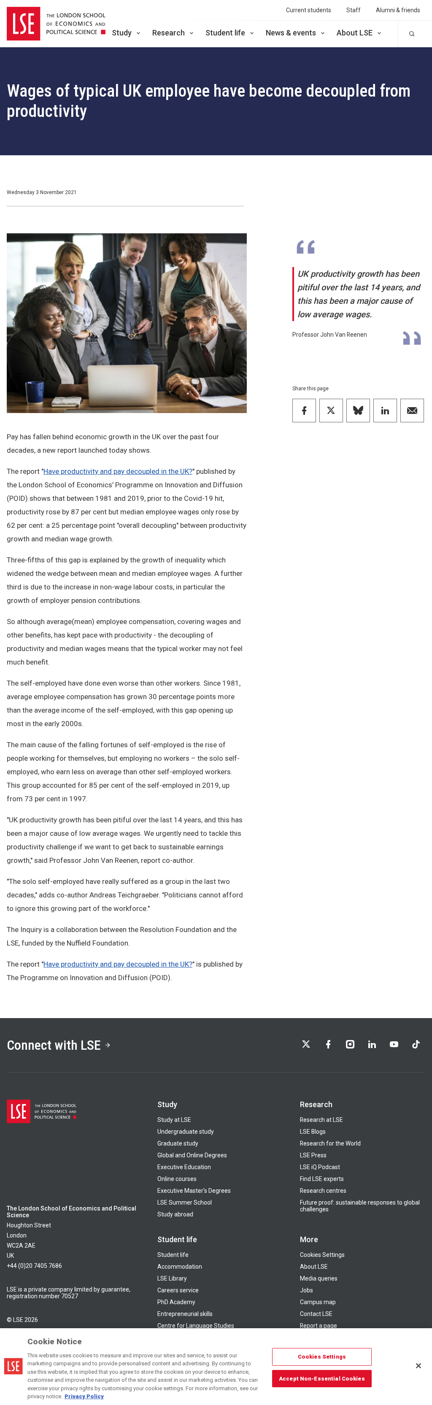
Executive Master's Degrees (194, 1190)
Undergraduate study (185, 1131)
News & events (291, 32)
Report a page (318, 1325)
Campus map (318, 1302)
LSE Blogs (313, 1131)
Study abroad (175, 1214)
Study (122, 32)
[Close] (418, 1365)
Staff (353, 10)
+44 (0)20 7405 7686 (34, 1265)
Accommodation (179, 1266)
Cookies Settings (322, 1254)
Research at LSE (321, 1119)
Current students (308, 10)
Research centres (323, 1190)
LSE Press (313, 1155)
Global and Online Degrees (192, 1155)
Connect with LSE (54, 1045)
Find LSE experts (322, 1178)
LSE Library (172, 1278)
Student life (225, 32)
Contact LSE (316, 1313)
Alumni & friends (398, 10)
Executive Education (184, 1167)
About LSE (355, 32)
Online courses (177, 1178)
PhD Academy (176, 1302)
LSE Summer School (184, 1202)
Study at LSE (174, 1119)
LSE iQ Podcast (320, 1167)
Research (168, 32)
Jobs (306, 1290)
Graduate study (177, 1143)
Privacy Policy (84, 1396)
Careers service (178, 1290)
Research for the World (330, 1143)
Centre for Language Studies (195, 1325)
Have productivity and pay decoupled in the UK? (117, 471)
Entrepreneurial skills (185, 1313)
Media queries (319, 1278)
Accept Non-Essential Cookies (322, 1378)
